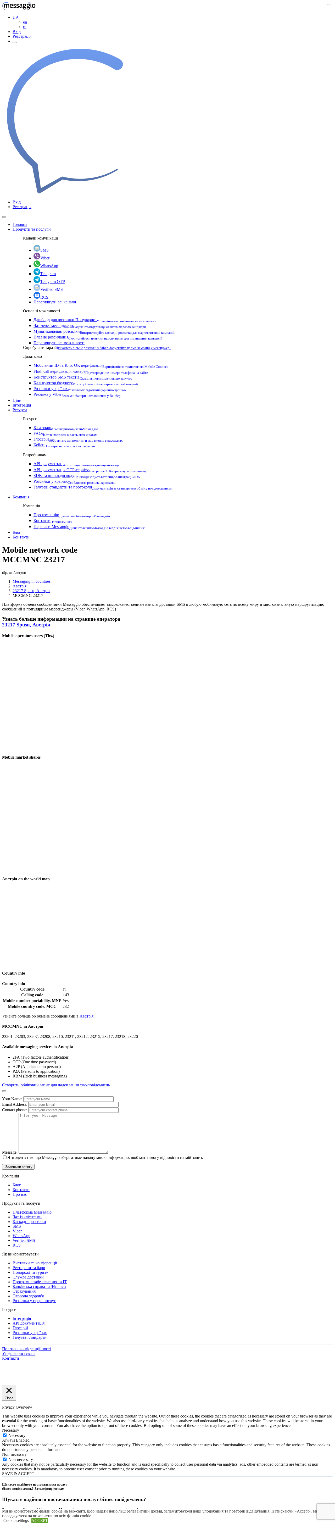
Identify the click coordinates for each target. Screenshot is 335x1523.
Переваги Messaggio (89, 526)
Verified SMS (51, 289)
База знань (66, 427)
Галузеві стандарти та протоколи (103, 487)
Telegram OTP (52, 281)
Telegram (48, 273)
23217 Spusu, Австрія (31, 590)
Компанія (21, 497)
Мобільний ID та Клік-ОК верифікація (101, 365)
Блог (17, 532)
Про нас (20, 1194)
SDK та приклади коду (87, 475)
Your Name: (12, 1099)
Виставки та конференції (35, 1263)
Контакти (53, 520)
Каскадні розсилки (29, 1221)
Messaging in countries (32, 581)
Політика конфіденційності (26, 1349)
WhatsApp (49, 266)
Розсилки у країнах (80, 388)
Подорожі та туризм (30, 1272)
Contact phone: (15, 1110)
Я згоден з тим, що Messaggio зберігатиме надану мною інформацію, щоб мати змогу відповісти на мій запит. (105, 1157)
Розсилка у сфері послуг (34, 1300)
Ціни (17, 400)
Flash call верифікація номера (91, 371)
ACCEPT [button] (39, 1520)
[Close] (4, 217)
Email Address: (15, 1104)
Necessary (16, 1435)
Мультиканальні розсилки (104, 331)
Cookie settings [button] (16, 1520)
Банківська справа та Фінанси (39, 1286)
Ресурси (20, 410)
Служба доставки (28, 1277)
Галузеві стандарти (30, 1337)
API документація (76, 464)
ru (24, 27)
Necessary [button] (10, 1430)
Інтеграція (22, 405)
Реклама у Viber (77, 394)
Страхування (24, 1291)
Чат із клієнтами (27, 1217)
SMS (44, 250)
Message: (10, 1152)
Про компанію (72, 515)
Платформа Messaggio (32, 1212)
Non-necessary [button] (14, 1454)
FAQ (65, 433)
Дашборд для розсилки (95, 320)
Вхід (17, 31)
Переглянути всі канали (55, 302)
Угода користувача (18, 1353)
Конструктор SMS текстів (83, 377)
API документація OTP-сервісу (90, 470)
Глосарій (78, 439)
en (25, 22)
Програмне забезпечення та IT (40, 1282)
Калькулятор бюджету (86, 383)
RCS (44, 297)
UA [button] (16, 17)
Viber (44, 258)
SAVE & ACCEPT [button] (18, 1473)
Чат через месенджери (90, 325)
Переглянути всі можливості (59, 343)
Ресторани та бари (29, 1267)
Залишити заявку (18, 1167)
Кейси (65, 445)
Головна (20, 224)
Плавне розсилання (98, 337)
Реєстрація (22, 36)
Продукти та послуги (32, 229)
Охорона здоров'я (28, 1296)
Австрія (19, 586)
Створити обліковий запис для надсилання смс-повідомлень (56, 1085)
